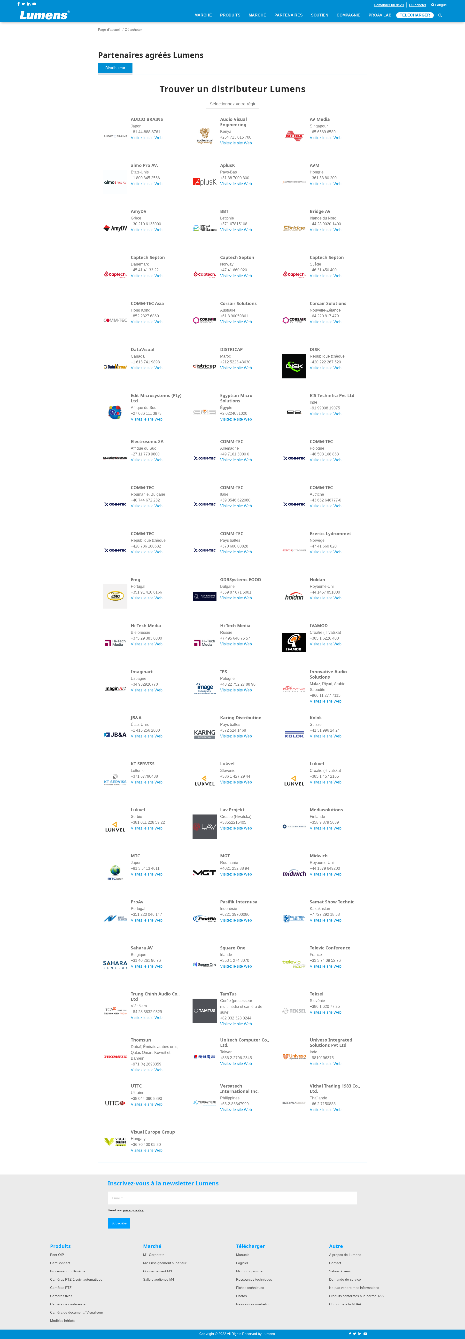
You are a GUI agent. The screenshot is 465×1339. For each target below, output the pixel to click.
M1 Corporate (153, 1255)
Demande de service (345, 1279)
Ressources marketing (253, 1304)
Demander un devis (389, 5)
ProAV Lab (380, 15)
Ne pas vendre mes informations (354, 1288)
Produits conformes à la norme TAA (356, 1296)
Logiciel (242, 1263)
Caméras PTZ (61, 1288)
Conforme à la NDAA (345, 1304)
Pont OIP (57, 1255)
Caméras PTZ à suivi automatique (76, 1279)
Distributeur (115, 68)
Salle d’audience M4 (158, 1279)
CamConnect (60, 1263)
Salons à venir (340, 1271)
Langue (440, 5)
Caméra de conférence (67, 1304)
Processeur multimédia (67, 1271)
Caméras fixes (61, 1296)
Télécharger (415, 15)
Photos (241, 1296)
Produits (230, 15)
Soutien (319, 15)
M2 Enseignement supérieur (164, 1263)
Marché (203, 15)
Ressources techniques (254, 1279)
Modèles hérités (62, 1321)
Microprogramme (249, 1271)
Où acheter (417, 5)
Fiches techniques (250, 1288)
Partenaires (288, 15)
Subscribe (119, 1223)
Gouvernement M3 (157, 1271)
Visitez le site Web (147, 138)
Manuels (242, 1255)
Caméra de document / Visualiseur (76, 1312)
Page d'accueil (109, 29)
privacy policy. (133, 1210)
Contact (335, 1263)
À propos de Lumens (345, 1255)
